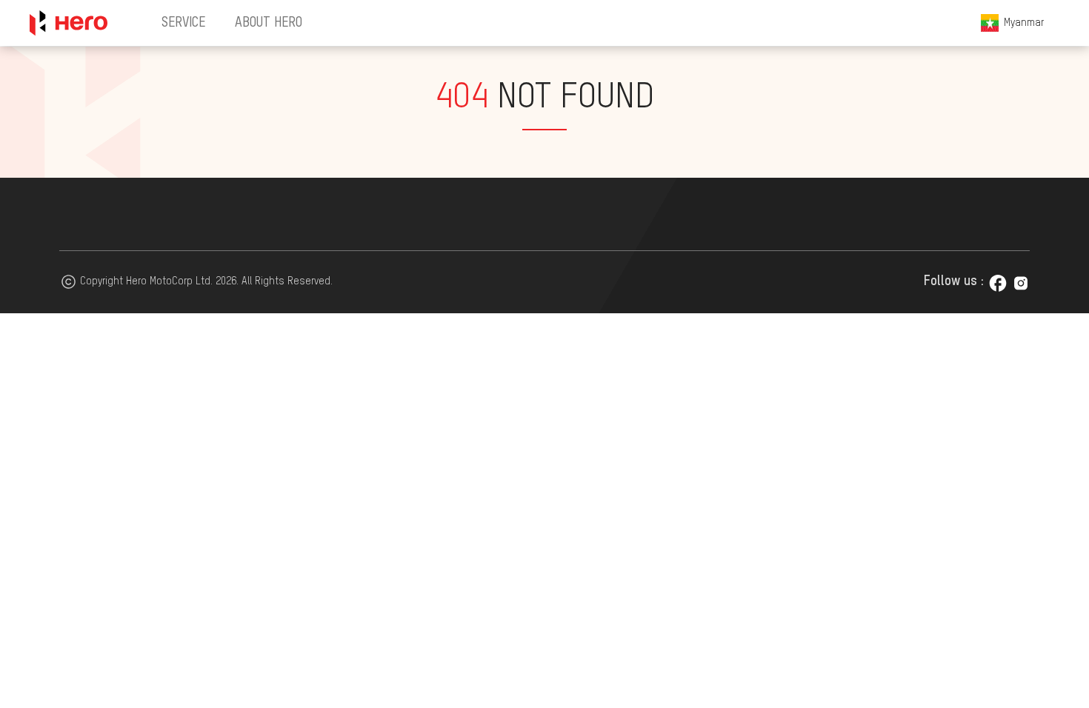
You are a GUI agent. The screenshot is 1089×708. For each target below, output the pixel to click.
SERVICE (183, 23)
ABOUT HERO (268, 23)
